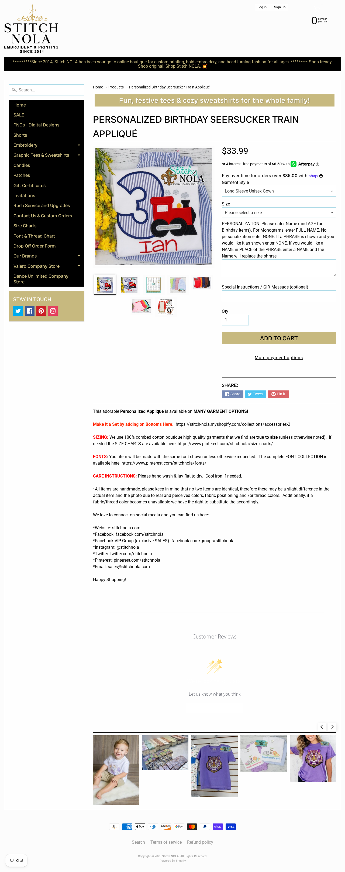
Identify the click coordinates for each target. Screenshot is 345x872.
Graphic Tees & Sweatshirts (48, 156)
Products (116, 87)
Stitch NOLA (170, 856)
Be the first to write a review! (214, 708)
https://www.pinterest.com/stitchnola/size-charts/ (225, 443)
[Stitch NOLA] (31, 28)
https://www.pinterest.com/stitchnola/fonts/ (164, 463)
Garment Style (235, 182)
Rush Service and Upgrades (41, 205)
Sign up (279, 7)
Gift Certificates (29, 185)
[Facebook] (29, 311)
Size (226, 204)
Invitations (24, 195)
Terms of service (166, 842)
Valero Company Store (48, 267)
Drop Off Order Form (34, 246)
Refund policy (200, 842)
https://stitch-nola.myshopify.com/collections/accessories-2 (233, 424)
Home (19, 105)
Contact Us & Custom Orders (42, 216)
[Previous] (322, 727)
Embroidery (48, 146)
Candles (21, 165)
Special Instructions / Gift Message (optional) (265, 287)
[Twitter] (18, 311)
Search (138, 842)
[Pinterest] (41, 311)
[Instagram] (53, 311)
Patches (21, 175)
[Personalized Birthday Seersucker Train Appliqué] (105, 285)
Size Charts (24, 226)
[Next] (332, 727)
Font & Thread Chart (34, 236)
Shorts (20, 135)
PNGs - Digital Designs (36, 125)
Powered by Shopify (173, 861)
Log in (262, 7)
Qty (225, 311)
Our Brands (48, 257)
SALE (18, 115)
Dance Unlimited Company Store (40, 278)
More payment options (279, 357)
